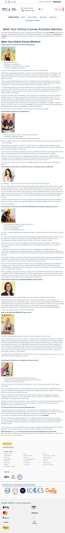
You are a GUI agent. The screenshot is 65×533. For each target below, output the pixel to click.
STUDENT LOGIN (8, 447)
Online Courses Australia (9, 9)
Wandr (14, 431)
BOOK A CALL (7, 443)
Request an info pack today (13, 435)
